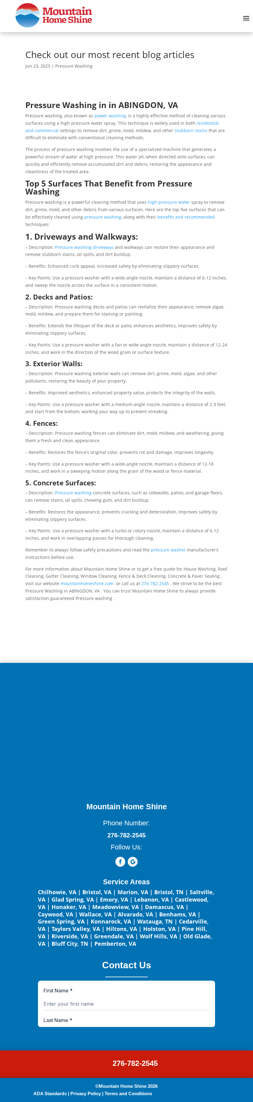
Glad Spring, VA (73, 899)
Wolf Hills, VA (158, 936)
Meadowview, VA (115, 907)
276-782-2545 (135, 1063)
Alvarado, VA (135, 914)
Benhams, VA (177, 914)
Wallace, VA (95, 914)
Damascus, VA (164, 907)
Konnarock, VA (111, 921)
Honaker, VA (69, 907)
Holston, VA (159, 928)
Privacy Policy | (86, 1093)
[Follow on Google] (133, 862)
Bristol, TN (169, 892)
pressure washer (168, 550)
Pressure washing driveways (84, 247)
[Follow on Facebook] (120, 862)
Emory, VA (114, 899)
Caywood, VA (55, 914)
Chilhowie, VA (57, 892)
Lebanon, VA (151, 899)
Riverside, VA (70, 936)
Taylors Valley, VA (76, 928)
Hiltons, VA (121, 928)
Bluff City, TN (70, 943)
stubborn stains (191, 130)
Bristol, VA (96, 892)
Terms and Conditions (128, 1093)
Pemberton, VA (115, 943)
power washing (110, 116)
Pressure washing (73, 493)
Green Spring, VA (61, 921)
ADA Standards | (51, 1093)
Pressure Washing (74, 66)
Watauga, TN (155, 921)
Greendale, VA (114, 936)
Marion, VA (133, 892)
